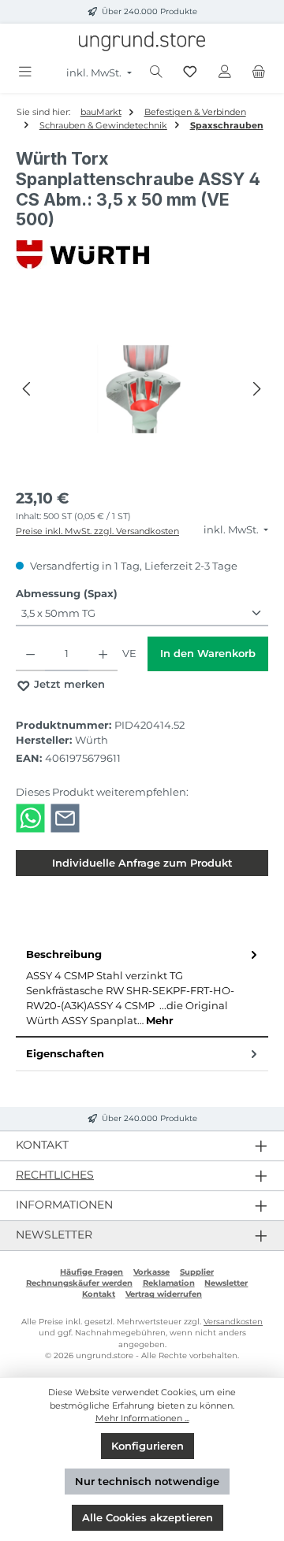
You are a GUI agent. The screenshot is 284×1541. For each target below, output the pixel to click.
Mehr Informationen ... (142, 1418)
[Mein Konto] (224, 72)
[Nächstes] (256, 388)
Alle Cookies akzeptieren (147, 1518)
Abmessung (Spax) (67, 593)
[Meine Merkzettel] (190, 72)
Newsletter (226, 1283)
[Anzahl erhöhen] (103, 654)
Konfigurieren (147, 1446)
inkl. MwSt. (95, 73)
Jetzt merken (68, 684)
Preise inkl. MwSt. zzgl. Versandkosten (97, 531)
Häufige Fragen (91, 1272)
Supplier (197, 1272)
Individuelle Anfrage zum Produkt (142, 863)
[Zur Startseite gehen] (142, 41)
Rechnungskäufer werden (79, 1283)
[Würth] (142, 254)
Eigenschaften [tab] (65, 1054)
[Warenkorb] (258, 72)
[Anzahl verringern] (30, 654)
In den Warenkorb (208, 653)
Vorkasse (151, 1272)
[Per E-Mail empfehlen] (65, 817)
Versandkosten (233, 1321)
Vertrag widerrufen (163, 1294)
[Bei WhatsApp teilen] (30, 817)
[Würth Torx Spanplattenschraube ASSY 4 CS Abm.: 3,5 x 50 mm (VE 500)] (142, 389)
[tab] (142, 988)
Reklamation (169, 1283)
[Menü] (25, 72)
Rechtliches (55, 1175)
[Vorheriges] (27, 388)
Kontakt (98, 1294)
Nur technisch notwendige (147, 1481)
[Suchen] (156, 72)
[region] (142, 388)
